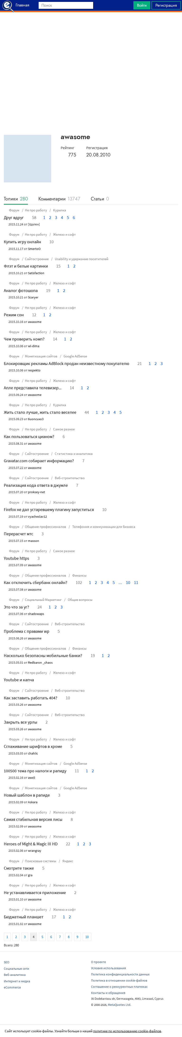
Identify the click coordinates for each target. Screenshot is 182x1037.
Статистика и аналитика (73, 453)
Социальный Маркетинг (43, 599)
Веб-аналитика (15, 975)
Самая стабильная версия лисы (33, 819)
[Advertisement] (91, 24)
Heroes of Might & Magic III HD (31, 844)
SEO (6, 962)
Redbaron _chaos (40, 662)
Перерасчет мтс (18, 533)
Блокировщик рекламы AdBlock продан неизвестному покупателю (66, 363)
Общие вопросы (79, 599)
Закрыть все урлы (20, 722)
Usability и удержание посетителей (81, 259)
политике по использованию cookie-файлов (127, 1031)
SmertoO (34, 249)
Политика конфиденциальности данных (120, 974)
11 (136, 582)
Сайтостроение (37, 259)
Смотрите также (19, 868)
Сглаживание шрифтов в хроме (33, 746)
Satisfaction (36, 273)
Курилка (59, 210)
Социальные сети (16, 968)
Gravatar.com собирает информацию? (39, 460)
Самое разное (63, 429)
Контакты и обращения (108, 993)
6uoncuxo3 (36, 419)
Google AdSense (75, 356)
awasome (34, 322)
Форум (14, 210)
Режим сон (14, 314)
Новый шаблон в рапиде (27, 795)
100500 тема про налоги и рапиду (35, 771)
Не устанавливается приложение (35, 892)
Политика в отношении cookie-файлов (119, 980)
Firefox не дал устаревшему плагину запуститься (49, 509)
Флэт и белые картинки (26, 266)
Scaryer (33, 297)
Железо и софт (64, 234)
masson (33, 541)
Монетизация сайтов (41, 356)
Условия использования (108, 968)
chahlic (33, 753)
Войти (142, 5)
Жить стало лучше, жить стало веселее (40, 412)
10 (128, 582)
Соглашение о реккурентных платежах (119, 986)
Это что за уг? (16, 607)
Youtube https (16, 558)
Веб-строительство (69, 478)
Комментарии (59, 199)
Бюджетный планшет (23, 917)
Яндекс (67, 861)
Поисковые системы (40, 861)
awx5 (31, 777)
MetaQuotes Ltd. (119, 1005)
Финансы (79, 575)
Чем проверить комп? (24, 339)
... (120, 582)
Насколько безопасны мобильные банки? (43, 655)
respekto (34, 370)
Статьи (100, 199)
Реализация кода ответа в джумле (36, 485)
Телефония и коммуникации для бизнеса (103, 526)
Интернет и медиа (17, 981)
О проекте (98, 962)
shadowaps (36, 614)
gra (30, 875)
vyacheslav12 (37, 516)
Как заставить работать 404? (30, 698)
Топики (16, 199)
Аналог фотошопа (21, 290)
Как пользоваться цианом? (29, 436)
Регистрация (166, 5)
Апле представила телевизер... (32, 387)
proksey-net (36, 492)
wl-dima (33, 346)
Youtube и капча (19, 679)
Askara (32, 802)
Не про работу (36, 210)
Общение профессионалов (45, 526)
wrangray (34, 850)
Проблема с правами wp (26, 631)
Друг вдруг (14, 217)
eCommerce (12, 987)
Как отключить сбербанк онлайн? (35, 582)
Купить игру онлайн (22, 241)
